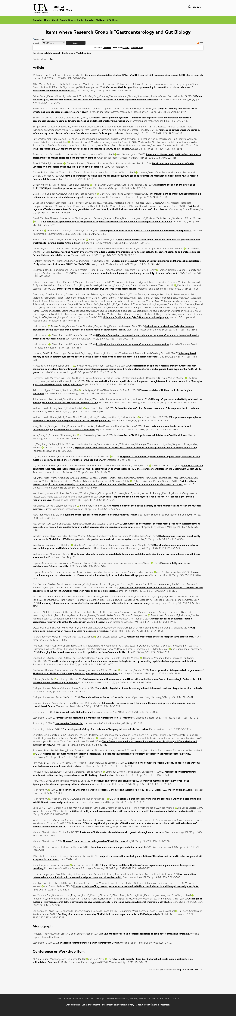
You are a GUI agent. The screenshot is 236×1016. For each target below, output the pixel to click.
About (55, 20)
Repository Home (41, 20)
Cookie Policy (143, 1004)
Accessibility (73, 1004)
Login (80, 20)
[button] (75, 43)
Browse (72, 20)
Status (126, 47)
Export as (37, 42)
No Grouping (137, 47)
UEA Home (112, 20)
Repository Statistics (95, 20)
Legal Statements (91, 1004)
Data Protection (161, 1004)
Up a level (39, 39)
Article (44, 52)
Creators (107, 47)
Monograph (55, 52)
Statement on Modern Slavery (118, 1004)
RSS (201, 42)
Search (63, 20)
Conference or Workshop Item (76, 52)
